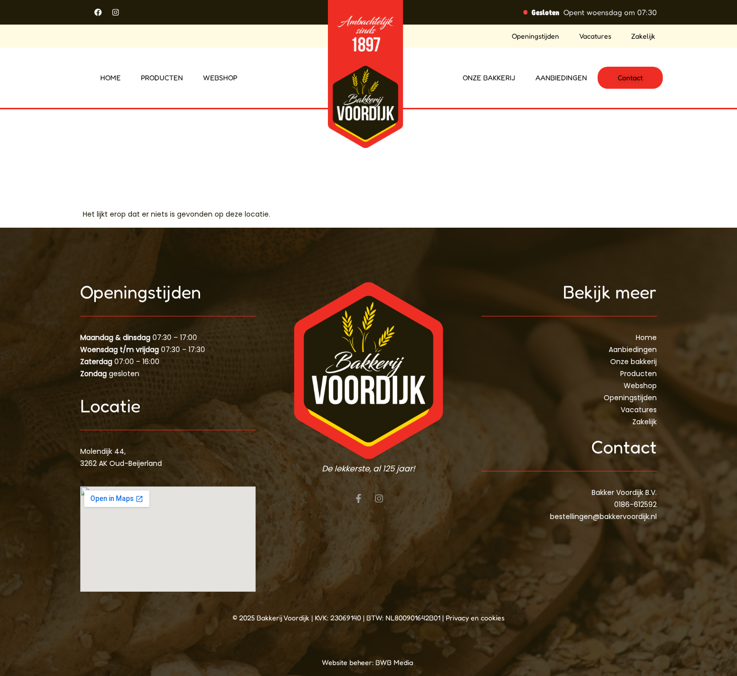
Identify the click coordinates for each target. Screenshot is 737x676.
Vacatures (595, 36)
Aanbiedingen (561, 77)
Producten (162, 77)
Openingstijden (535, 36)
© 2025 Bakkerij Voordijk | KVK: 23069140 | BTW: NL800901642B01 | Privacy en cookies (368, 617)
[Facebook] (97, 12)
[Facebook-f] (358, 498)
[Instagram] (115, 12)
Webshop (220, 77)
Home (110, 77)
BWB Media (395, 662)
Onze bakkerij (489, 77)
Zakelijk (643, 36)
